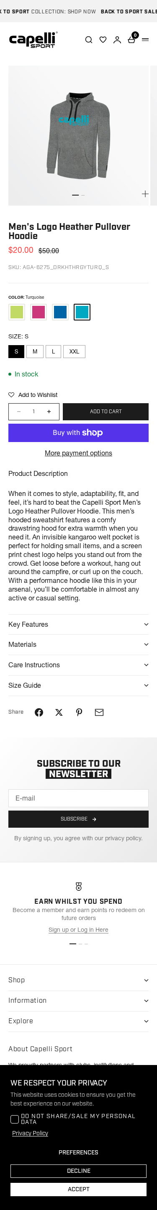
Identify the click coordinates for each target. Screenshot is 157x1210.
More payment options (78, 453)
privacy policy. (124, 838)
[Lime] (16, 312)
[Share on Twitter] (59, 712)
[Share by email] (99, 712)
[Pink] (38, 312)
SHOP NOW (77, 12)
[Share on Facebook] (39, 712)
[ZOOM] (145, 194)
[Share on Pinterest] (79, 712)
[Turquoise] (82, 312)
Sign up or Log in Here (78, 929)
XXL (74, 351)
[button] (32, 395)
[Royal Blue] (60, 312)
